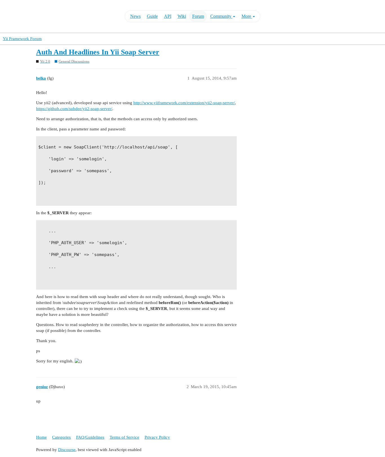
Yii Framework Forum (22, 38)
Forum (198, 16)
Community (221, 16)
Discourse (67, 449)
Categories (61, 437)
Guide (152, 16)
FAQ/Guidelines (90, 437)
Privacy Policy (157, 437)
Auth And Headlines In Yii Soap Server (97, 52)
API (167, 16)
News (135, 16)
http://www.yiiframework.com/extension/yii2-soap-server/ (184, 102)
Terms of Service (124, 437)
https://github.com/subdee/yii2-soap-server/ (74, 108)
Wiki (182, 16)
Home (41, 437)
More (247, 16)
